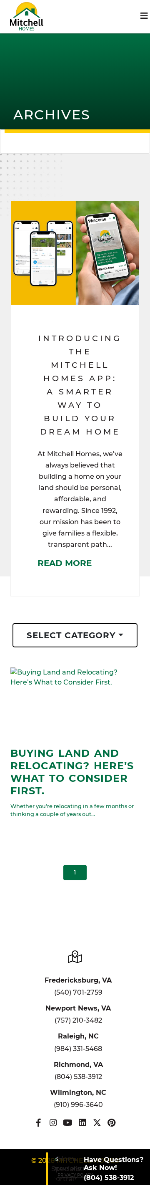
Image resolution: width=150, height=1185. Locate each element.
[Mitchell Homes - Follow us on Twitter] (97, 1123)
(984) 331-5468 (78, 1049)
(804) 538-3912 (78, 1077)
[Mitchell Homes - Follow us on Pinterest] (111, 1123)
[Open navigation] (144, 16)
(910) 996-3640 (78, 1105)
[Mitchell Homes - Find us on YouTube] (67, 1123)
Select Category (71, 635)
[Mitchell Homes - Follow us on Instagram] (53, 1123)
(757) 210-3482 (78, 1020)
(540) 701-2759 (78, 992)
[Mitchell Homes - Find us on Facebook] (38, 1123)
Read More (65, 563)
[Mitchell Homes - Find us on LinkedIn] (82, 1123)
